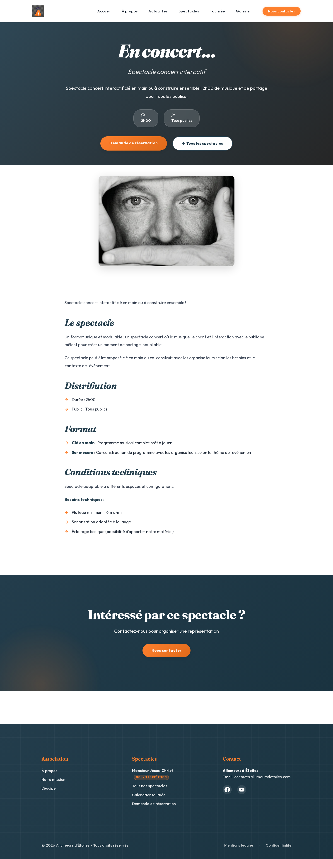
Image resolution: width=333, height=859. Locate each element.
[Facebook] (227, 789)
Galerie (243, 11)
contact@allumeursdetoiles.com (262, 776)
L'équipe (48, 788)
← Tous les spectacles (202, 143)
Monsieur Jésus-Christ (152, 773)
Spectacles (189, 11)
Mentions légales (239, 845)
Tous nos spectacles (149, 785)
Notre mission (53, 779)
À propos (130, 11)
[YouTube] (241, 789)
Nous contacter (281, 11)
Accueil (104, 11)
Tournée (217, 11)
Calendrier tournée (149, 794)
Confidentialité (279, 845)
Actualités (157, 11)
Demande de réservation (133, 142)
